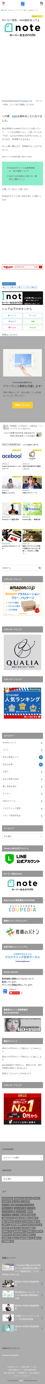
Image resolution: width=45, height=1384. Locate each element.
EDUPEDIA (7, 1198)
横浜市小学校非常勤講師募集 (27, 1283)
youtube (6, 1201)
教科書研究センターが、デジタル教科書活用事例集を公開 (27, 1295)
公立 (18, 1221)
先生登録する (22, 1373)
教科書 (30, 1231)
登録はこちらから (22, 405)
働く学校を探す (10, 786)
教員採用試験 (19, 1231)
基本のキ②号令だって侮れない (16, 1048)
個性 (35, 1218)
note (14, 116)
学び (38, 1225)
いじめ (25, 1201)
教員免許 (7, 1231)
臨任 (15, 1238)
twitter (16, 101)
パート (31, 1208)
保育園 (26, 1218)
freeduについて (10, 284)
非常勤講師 (7, 1241)
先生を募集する (35, 1373)
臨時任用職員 (26, 1238)
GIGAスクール (9, 801)
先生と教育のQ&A (11, 779)
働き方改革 (7, 1221)
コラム (7, 287)
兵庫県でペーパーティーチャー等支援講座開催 (27, 1317)
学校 (5, 1228)
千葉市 (5, 1225)
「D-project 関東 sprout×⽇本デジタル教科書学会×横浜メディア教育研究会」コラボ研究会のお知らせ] (21, 1270)
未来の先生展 (19, 1235)
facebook (19, 1198)
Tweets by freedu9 (10, 1355)
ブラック (6, 1215)
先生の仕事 (8, 764)
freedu (36, 1048)
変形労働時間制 (18, 1225)
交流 (18, 1218)
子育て (6, 771)
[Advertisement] (22, 69)
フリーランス (8, 1211)
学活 (13, 1228)
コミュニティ (20, 1208)
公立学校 (27, 1221)
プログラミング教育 (12, 808)
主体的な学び (8, 1218)
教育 (35, 287)
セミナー (7, 793)
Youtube (24, 101)
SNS (36, 1198)
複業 (38, 1238)
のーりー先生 (24, 287)
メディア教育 (19, 1215)
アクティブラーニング (24, 1205)
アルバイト (7, 1208)
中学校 (31, 1215)
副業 (36, 1221)
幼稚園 (31, 1228)
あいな (15, 1201)
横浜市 (31, 1235)
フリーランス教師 (24, 1211)
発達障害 (6, 1238)
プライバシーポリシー (22, 1376)
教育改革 (7, 1235)
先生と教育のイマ (11, 757)
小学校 (22, 1228)
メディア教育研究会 (12, 815)
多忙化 (30, 1225)
